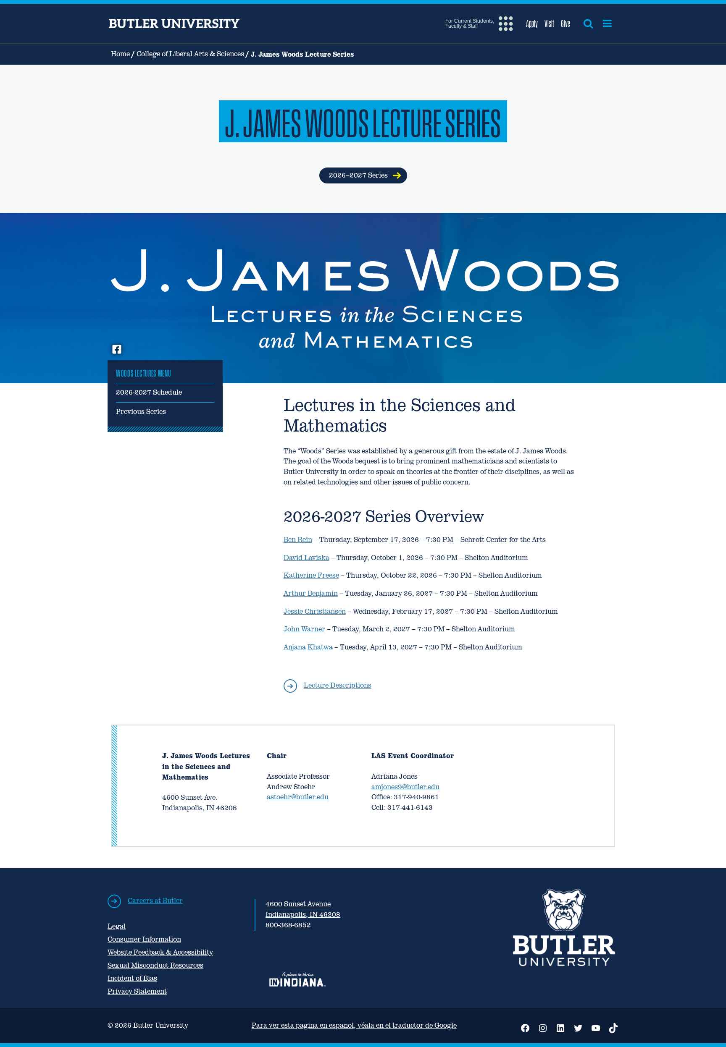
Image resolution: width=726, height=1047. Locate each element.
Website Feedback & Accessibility (160, 952)
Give (565, 23)
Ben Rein (298, 539)
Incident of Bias (132, 978)
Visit (549, 23)
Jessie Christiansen (315, 611)
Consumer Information (144, 939)
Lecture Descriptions (337, 685)
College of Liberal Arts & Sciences (190, 54)
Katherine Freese (311, 575)
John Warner (304, 629)
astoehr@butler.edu (298, 797)
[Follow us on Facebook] (117, 350)
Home (120, 54)
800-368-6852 (288, 925)
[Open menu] (607, 23)
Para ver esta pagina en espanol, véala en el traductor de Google (354, 1025)
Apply (532, 23)
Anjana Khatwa (308, 647)
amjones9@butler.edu (405, 787)
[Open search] (588, 23)
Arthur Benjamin (311, 593)
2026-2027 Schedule (149, 392)
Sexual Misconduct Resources (155, 965)
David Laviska (306, 557)
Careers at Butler (155, 900)
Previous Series (141, 411)
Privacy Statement (137, 991)
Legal (117, 926)
